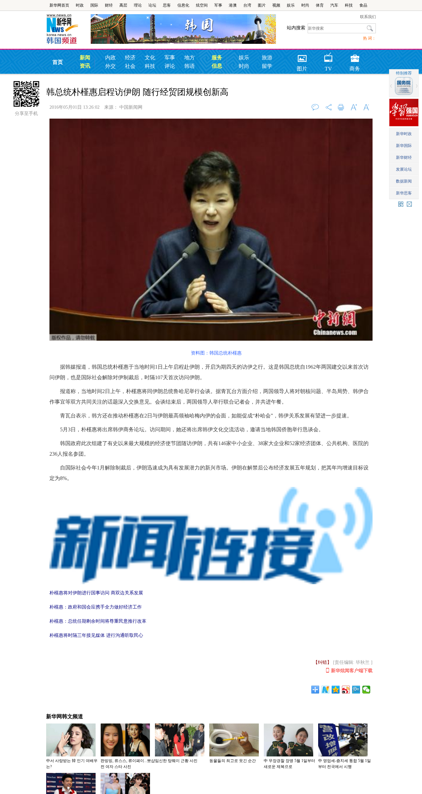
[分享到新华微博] (325, 690)
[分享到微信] (366, 690)
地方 (189, 57)
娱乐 (291, 5)
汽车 (334, 5)
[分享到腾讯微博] (356, 690)
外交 (110, 66)
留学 (267, 66)
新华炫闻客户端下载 (352, 670)
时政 (80, 5)
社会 (130, 66)
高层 (123, 5)
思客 (167, 5)
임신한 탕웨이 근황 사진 (176, 760)
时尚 (305, 5)
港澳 (233, 5)
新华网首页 (59, 5)
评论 (170, 66)
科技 (349, 5)
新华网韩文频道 (64, 716)
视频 (276, 5)
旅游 (267, 57)
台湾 (247, 5)
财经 (109, 5)
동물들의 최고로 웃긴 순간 (232, 760)
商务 (354, 56)
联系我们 (368, 16)
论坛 (152, 5)
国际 (94, 5)
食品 (363, 5)
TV (328, 56)
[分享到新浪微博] (346, 690)
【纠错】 (322, 662)
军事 (218, 5)
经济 (130, 57)
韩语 (189, 66)
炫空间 (202, 5)
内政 (110, 57)
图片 (262, 5)
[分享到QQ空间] (336, 690)
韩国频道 (68, 29)
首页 (57, 62)
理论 (138, 5)
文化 (150, 57)
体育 (320, 5)
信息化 (183, 5)
